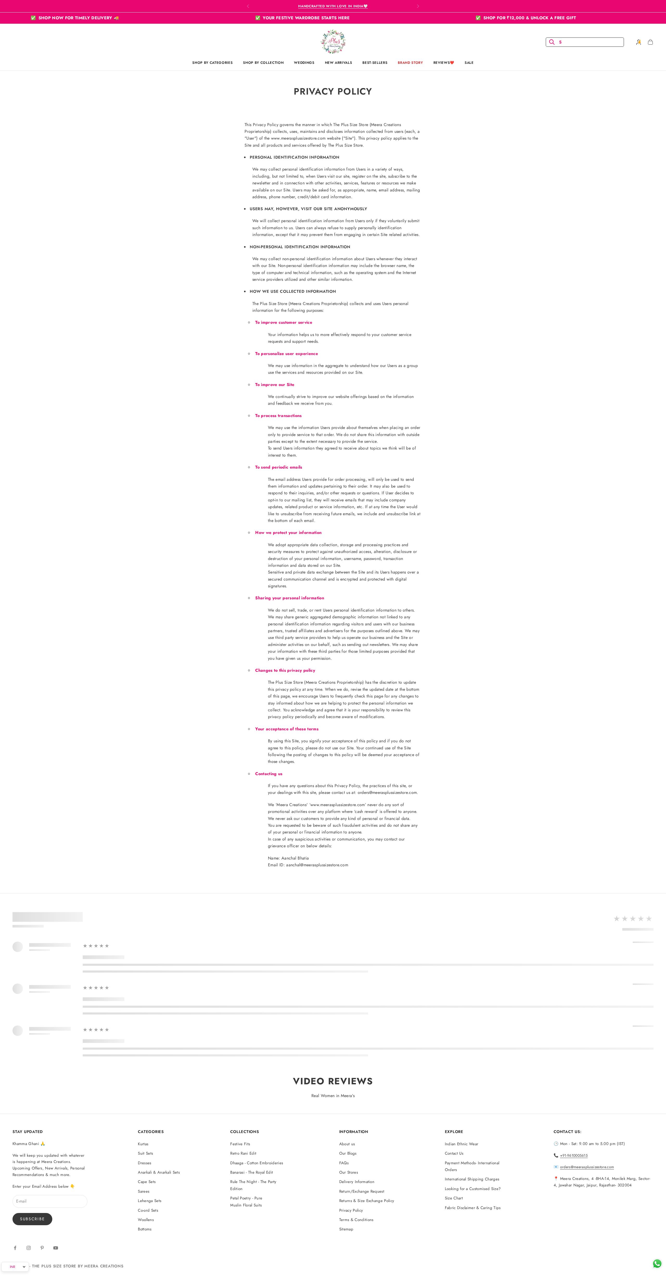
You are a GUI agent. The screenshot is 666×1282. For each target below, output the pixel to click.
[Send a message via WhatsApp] (657, 1264)
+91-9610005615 (574, 1155)
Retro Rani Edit (243, 1153)
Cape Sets (147, 1182)
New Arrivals (338, 62)
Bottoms (144, 1229)
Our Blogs (348, 1153)
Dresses (144, 1163)
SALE (469, 62)
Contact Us (454, 1153)
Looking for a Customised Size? (473, 1189)
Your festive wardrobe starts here (214, 18)
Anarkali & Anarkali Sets (159, 1172)
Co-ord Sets (148, 1210)
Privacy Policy (351, 1210)
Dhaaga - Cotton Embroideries (256, 1163)
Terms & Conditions (356, 1220)
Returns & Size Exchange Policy (366, 1201)
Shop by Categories (212, 62)
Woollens (146, 1220)
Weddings (304, 62)
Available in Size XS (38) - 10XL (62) (333, 6)
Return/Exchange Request (361, 1191)
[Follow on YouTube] (55, 1247)
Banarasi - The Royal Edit (251, 1172)
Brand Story (410, 62)
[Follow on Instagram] (28, 1247)
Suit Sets (145, 1153)
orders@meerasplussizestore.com (587, 1166)
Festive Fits (240, 1144)
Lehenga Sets (149, 1201)
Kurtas (143, 1144)
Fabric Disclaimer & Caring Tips (473, 1208)
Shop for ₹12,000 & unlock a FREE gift (437, 18)
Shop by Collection (263, 62)
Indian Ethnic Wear (461, 1144)
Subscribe (32, 1219)
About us (347, 1144)
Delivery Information (356, 1182)
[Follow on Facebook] (15, 1247)
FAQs (344, 1163)
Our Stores (348, 1172)
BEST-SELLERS (374, 62)
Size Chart (454, 1198)
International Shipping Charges (472, 1179)
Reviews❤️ (443, 62)
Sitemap (346, 1229)
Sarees (143, 1191)
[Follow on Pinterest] (42, 1247)
